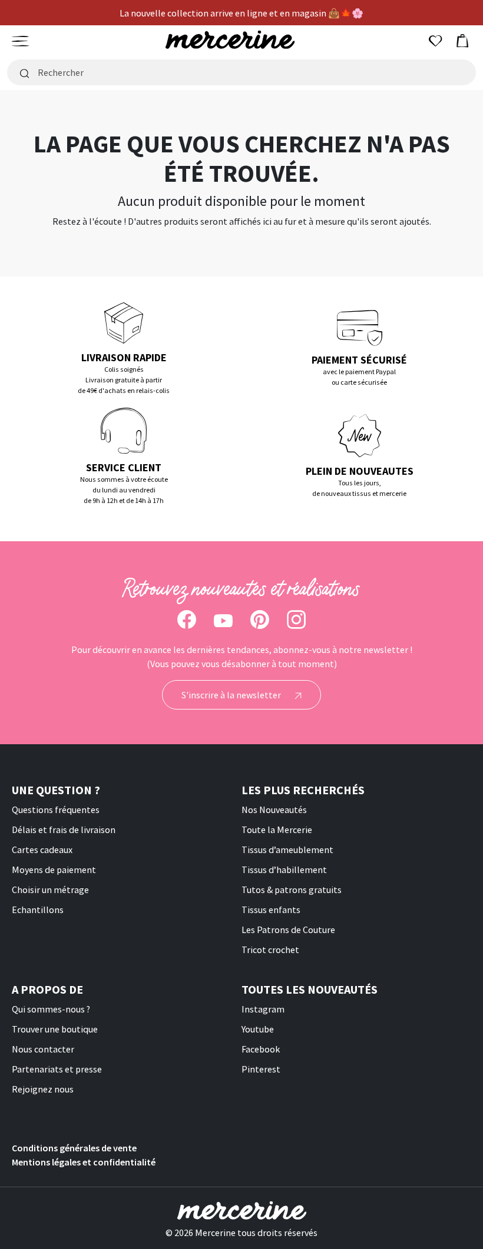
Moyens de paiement (54, 869)
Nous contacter (43, 1049)
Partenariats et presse (57, 1069)
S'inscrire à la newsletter (232, 695)
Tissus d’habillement (284, 869)
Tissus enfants (271, 909)
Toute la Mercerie (277, 829)
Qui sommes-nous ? (51, 1009)
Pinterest (261, 1069)
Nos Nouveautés (274, 809)
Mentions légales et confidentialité (84, 1162)
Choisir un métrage (50, 889)
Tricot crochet (270, 949)
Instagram (263, 1009)
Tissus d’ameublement (287, 849)
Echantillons (38, 909)
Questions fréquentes (56, 809)
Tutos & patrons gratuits (292, 889)
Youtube (258, 1029)
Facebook (261, 1049)
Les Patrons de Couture (288, 929)
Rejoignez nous (43, 1089)
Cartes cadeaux (42, 849)
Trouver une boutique (55, 1029)
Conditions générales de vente (74, 1148)
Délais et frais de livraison (63, 829)
